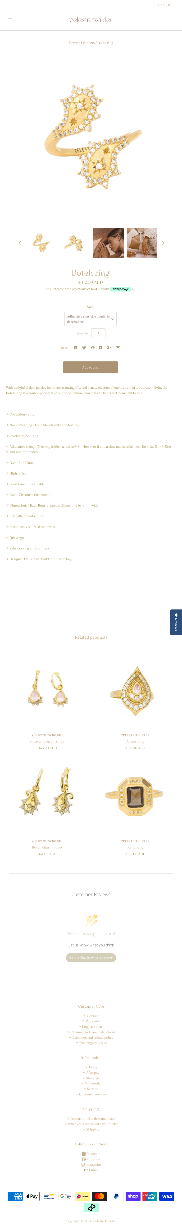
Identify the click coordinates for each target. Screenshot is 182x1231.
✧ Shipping (91, 1129)
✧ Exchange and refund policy (91, 1037)
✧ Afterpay (91, 1072)
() (164, 5)
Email (93, 1170)
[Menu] (10, 20)
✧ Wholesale (91, 1083)
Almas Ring (135, 741)
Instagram (93, 1164)
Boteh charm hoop (47, 847)
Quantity (82, 333)
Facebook (93, 1154)
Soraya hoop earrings (46, 741)
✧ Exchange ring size (91, 1043)
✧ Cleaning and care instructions (91, 1032)
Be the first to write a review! (91, 957)
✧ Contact (91, 1016)
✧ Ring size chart (91, 1026)
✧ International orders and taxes (91, 1118)
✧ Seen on (91, 1089)
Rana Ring (135, 847)
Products (88, 43)
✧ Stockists (91, 1078)
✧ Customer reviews (91, 1094)
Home (73, 43)
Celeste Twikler (46, 735)
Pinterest (93, 1159)
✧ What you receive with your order (91, 1124)
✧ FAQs (91, 1067)
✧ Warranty (91, 1021)
